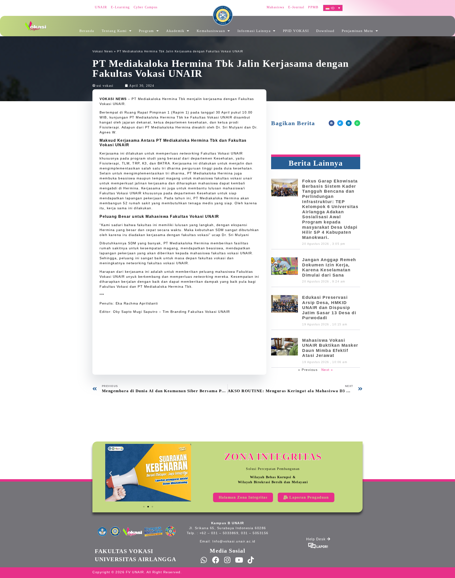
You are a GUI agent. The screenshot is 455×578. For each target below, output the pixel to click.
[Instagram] (227, 560)
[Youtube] (239, 560)
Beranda (86, 31)
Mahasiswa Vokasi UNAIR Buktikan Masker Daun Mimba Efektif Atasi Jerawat (330, 348)
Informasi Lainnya (254, 31)
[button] (332, 123)
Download (325, 31)
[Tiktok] (251, 560)
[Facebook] (216, 560)
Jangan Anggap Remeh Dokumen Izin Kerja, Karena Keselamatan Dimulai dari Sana (329, 267)
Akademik (175, 31)
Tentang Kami (114, 31)
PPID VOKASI (296, 31)
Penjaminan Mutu (357, 31)
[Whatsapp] (204, 560)
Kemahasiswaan (211, 31)
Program (146, 31)
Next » (327, 370)
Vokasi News (102, 51)
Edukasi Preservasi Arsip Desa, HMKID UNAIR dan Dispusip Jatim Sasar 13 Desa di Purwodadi (329, 307)
